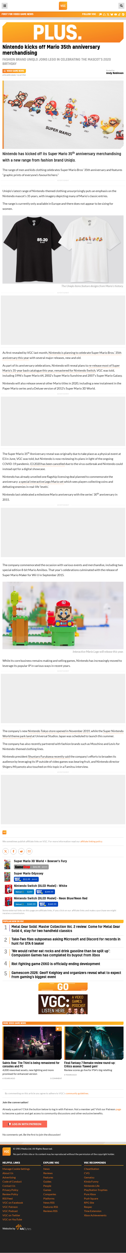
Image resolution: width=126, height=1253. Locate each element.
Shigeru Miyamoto (14, 766)
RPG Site (89, 1202)
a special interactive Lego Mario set (41, 481)
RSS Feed (7, 1198)
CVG (87, 1173)
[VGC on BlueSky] (112, 14)
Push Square (91, 1198)
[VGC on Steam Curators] (123, 14)
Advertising (9, 1177)
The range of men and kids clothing (24, 170)
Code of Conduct (12, 1181)
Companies (49, 1194)
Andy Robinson (115, 73)
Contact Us (8, 1185)
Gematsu (89, 1177)
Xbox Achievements (95, 1215)
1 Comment (56, 1078)
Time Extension (92, 1210)
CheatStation (91, 1168)
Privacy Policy (10, 1189)
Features (48, 1177)
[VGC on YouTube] (115, 14)
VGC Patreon (10, 1206)
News (46, 1168)
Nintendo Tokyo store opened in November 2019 (59, 731)
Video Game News (15, 71)
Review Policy (10, 1194)
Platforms (48, 1198)
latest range (21, 191)
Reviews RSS (50, 1210)
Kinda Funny (91, 1181)
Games (47, 1189)
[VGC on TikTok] (119, 14)
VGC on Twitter (11, 1215)
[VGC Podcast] (104, 14)
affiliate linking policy (91, 841)
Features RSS (50, 1206)
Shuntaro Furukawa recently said (49, 756)
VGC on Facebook (12, 1202)
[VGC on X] (108, 14)
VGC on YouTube (12, 1219)
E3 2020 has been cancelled (47, 464)
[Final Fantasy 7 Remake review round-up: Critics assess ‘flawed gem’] (94, 1043)
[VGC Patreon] (100, 14)
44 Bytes (23, 1227)
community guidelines (77, 1093)
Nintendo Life (91, 1185)
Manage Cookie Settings (16, 1168)
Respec (88, 1206)
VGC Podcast (10, 1210)
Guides (47, 1181)
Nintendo (38, 191)
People (47, 1185)
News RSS (48, 1202)
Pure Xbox (90, 1194)
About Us (7, 1173)
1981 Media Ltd (23, 1148)
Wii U (35, 575)
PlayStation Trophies (95, 1189)
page (118, 1109)
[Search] (121, 6)
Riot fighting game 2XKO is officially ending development (55, 964)
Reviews (48, 1173)
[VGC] (63, 6)
